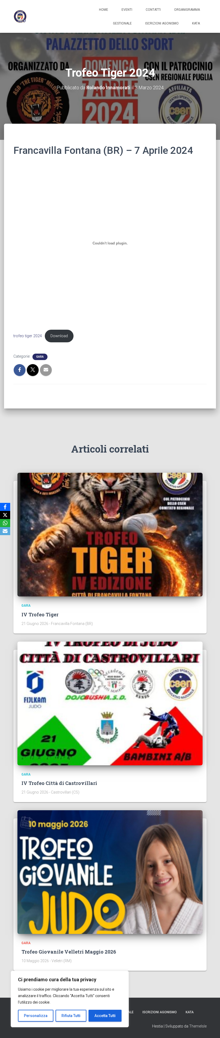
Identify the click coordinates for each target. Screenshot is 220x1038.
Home (103, 10)
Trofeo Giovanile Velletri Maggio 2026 (68, 951)
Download (59, 336)
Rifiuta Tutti (70, 1016)
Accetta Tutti (105, 1016)
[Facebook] (5, 507)
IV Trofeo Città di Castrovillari (59, 783)
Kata (196, 23)
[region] (70, 999)
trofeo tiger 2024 (27, 336)
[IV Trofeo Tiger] (110, 534)
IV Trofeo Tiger (39, 614)
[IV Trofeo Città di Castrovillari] (110, 703)
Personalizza (35, 1016)
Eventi (127, 10)
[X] (5, 515)
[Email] (5, 531)
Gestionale (122, 23)
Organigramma (187, 10)
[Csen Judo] (20, 16)
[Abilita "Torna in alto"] (209, 1027)
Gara (40, 356)
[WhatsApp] (5, 523)
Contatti (153, 10)
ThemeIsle (198, 1026)
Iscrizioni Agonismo (162, 23)
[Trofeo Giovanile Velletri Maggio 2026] (110, 872)
